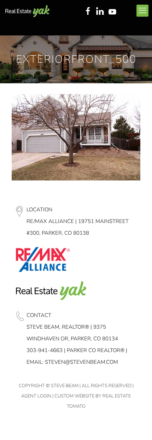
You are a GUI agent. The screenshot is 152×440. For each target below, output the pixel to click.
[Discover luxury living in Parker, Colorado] (27, 11)
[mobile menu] (142, 11)
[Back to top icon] (137, 425)
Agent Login (36, 396)
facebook (87, 11)
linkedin (100, 11)
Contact (39, 315)
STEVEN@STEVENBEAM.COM (81, 362)
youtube (114, 11)
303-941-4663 (45, 350)
